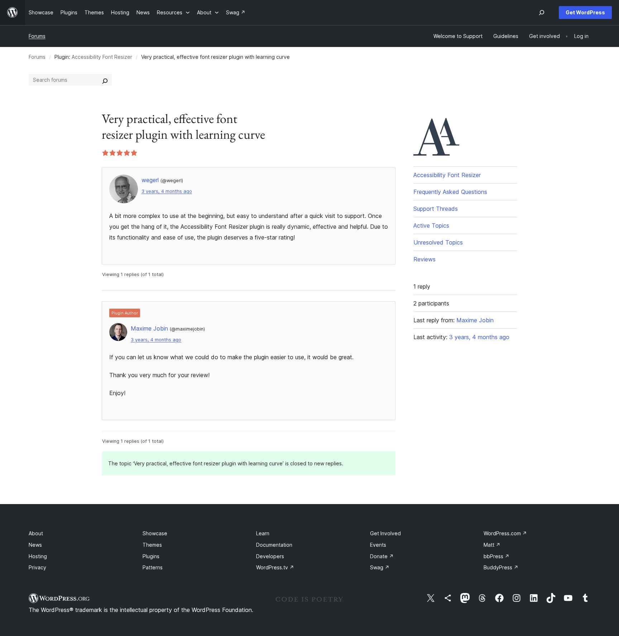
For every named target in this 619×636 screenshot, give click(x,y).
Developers (270, 556)
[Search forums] (105, 80)
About (36, 533)
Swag (379, 567)
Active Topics (431, 225)
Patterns (153, 567)
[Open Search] (542, 12)
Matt (492, 545)
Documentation (274, 545)
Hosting (38, 556)
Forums (37, 36)
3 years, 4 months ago (166, 191)
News (35, 545)
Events (378, 545)
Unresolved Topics (438, 242)
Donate (382, 556)
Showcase (155, 533)
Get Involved (385, 533)
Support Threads (435, 208)
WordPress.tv (275, 567)
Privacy (37, 567)
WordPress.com (505, 533)
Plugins (151, 556)
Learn (262, 533)
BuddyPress (501, 567)
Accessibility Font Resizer (102, 57)
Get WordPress (585, 12)
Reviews (424, 259)
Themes (152, 545)
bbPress (496, 556)
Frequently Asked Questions (450, 191)
